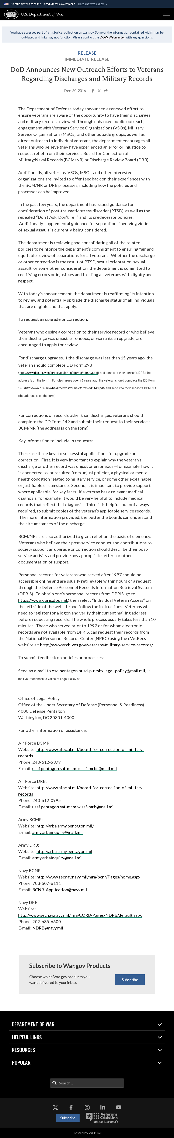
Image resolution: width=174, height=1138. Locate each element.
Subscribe (130, 979)
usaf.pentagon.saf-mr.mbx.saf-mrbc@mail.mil (74, 768)
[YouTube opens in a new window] (118, 1107)
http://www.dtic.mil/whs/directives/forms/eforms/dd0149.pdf (64, 388)
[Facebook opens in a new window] (71, 1107)
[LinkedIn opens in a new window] (103, 1107)
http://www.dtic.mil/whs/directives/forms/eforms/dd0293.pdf (59, 372)
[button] (166, 14)
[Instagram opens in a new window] (87, 1107)
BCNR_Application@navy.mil (59, 889)
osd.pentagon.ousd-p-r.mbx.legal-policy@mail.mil (98, 670)
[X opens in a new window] (55, 1107)
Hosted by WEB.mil (87, 1133)
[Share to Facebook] (93, 91)
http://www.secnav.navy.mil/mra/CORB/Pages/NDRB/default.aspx (80, 915)
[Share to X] (99, 91)
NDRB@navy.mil (47, 927)
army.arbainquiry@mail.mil (57, 832)
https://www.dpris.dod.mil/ (43, 600)
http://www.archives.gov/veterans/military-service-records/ (96, 644)
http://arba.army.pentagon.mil (64, 851)
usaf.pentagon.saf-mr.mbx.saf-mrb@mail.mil (73, 806)
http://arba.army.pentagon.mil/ (65, 825)
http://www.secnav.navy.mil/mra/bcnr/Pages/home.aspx (88, 876)
